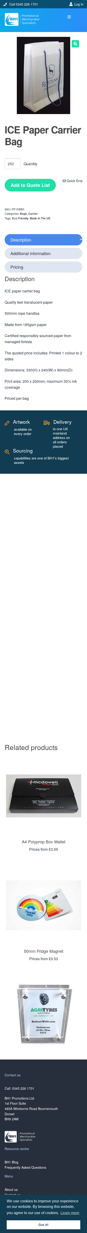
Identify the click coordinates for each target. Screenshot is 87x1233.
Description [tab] (20, 240)
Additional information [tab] (30, 253)
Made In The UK (40, 218)
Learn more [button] (70, 1213)
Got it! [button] (43, 1225)
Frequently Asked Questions (25, 1167)
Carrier (33, 214)
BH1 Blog (11, 1162)
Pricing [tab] (16, 267)
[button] (69, 17)
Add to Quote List (30, 185)
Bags (23, 214)
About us (11, 1189)
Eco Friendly (20, 218)
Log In (79, 4)
